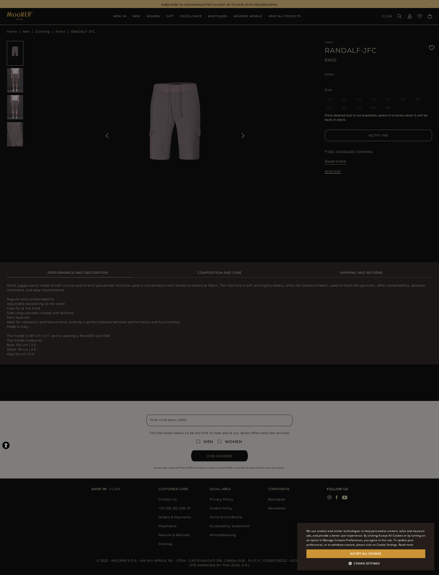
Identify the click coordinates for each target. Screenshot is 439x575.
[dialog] (219, 287)
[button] (365, 563)
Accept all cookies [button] (365, 554)
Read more (406, 545)
